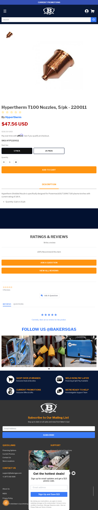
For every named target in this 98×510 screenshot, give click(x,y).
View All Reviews (49, 271)
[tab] (49, 296)
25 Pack (54, 151)
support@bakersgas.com (12, 473)
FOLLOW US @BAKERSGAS (49, 329)
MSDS (5, 493)
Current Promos (9, 454)
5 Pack (23, 151)
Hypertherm (13, 117)
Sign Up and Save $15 (49, 494)
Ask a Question (49, 263)
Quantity (5, 157)
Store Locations (8, 461)
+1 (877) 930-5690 (9, 476)
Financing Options (9, 450)
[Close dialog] (67, 452)
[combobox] (46, 19)
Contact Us (7, 457)
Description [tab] (49, 184)
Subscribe (48, 435)
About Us (6, 489)
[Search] (93, 19)
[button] (92, 11)
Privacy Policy (8, 498)
